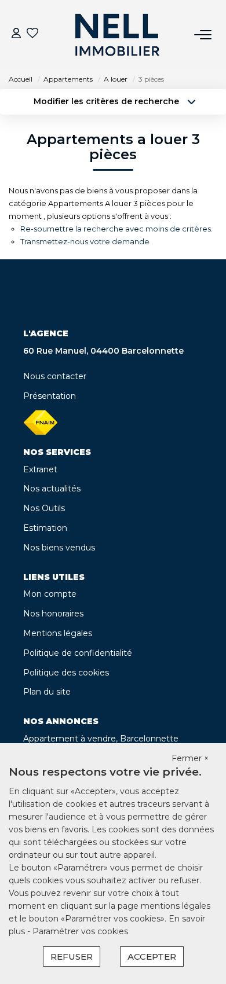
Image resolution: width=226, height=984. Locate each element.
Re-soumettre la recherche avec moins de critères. (116, 228)
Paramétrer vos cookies (80, 931)
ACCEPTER (151, 956)
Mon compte (49, 594)
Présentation (49, 396)
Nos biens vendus (59, 547)
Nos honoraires (53, 613)
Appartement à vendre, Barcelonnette (100, 738)
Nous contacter (54, 376)
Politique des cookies (66, 672)
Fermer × (190, 758)
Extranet (40, 469)
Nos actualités (52, 488)
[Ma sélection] (32, 34)
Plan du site (47, 691)
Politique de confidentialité (77, 653)
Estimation (45, 528)
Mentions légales (57, 633)
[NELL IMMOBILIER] (116, 34)
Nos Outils (44, 508)
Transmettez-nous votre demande (85, 241)
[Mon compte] (16, 34)
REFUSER (71, 956)
